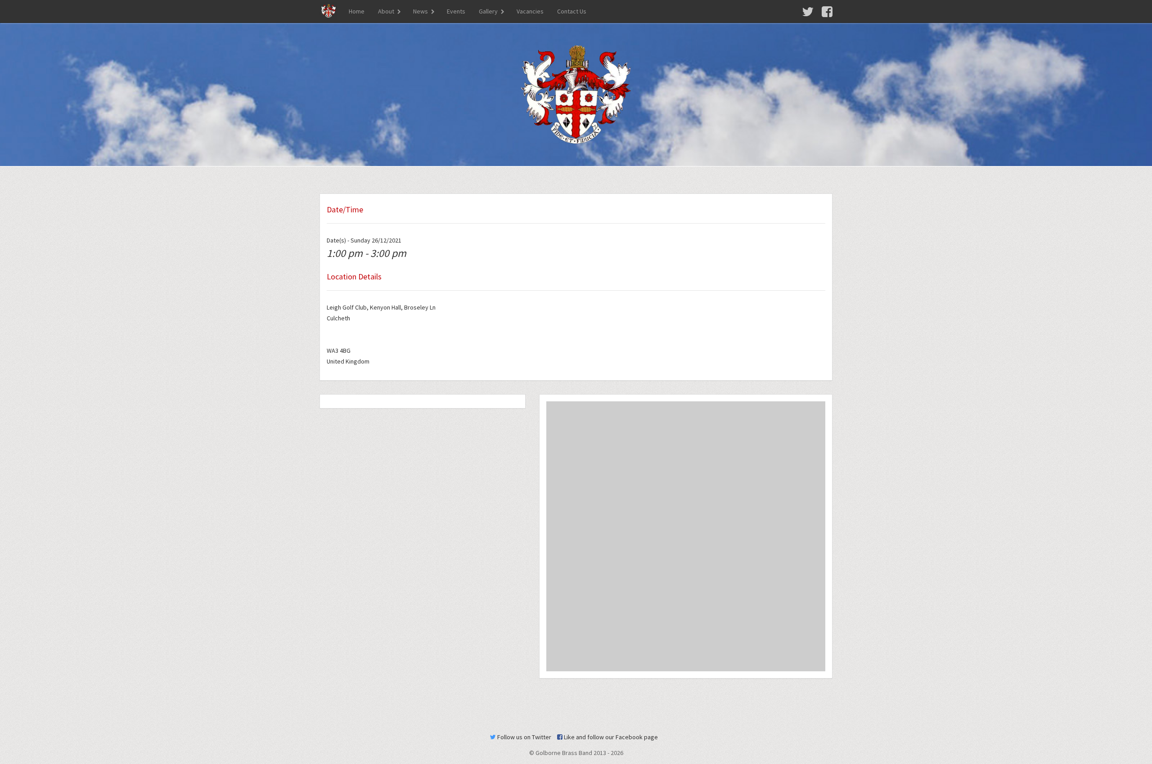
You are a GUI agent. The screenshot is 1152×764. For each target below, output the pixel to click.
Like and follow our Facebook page (610, 737)
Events (456, 11)
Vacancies (530, 11)
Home (356, 11)
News (420, 11)
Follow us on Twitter (523, 737)
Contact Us (571, 11)
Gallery (488, 11)
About (386, 11)
